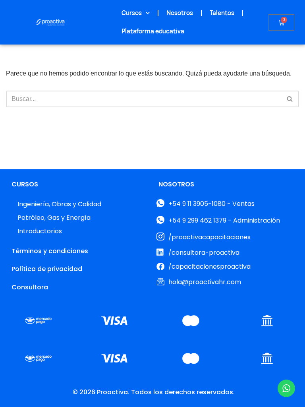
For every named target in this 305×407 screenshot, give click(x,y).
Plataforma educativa (153, 31)
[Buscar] (290, 99)
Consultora (30, 287)
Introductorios (39, 231)
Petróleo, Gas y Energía (54, 217)
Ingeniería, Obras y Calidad (59, 204)
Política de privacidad (47, 268)
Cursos (132, 13)
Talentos (222, 13)
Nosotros (179, 13)
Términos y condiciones (50, 251)
